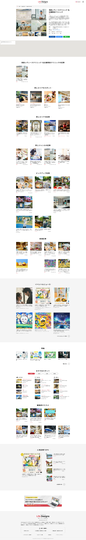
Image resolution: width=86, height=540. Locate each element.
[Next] (45, 20)
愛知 (19, 6)
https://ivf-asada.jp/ (56, 29)
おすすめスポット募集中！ (28, 534)
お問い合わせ (26, 530)
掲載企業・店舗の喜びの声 (58, 530)
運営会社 (49, 534)
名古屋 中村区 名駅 (29, 6)
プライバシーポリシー (59, 534)
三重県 (47, 373)
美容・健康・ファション (55, 33)
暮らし (50, 33)
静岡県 (55, 373)
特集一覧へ (65, 363)
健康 (60, 33)
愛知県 (31, 373)
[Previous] (18, 20)
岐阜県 (39, 373)
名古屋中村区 (23, 6)
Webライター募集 (40, 534)
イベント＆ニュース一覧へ (62, 336)
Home (18, 6)
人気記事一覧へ (59, 484)
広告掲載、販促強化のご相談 (40, 530)
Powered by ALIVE (42, 520)
